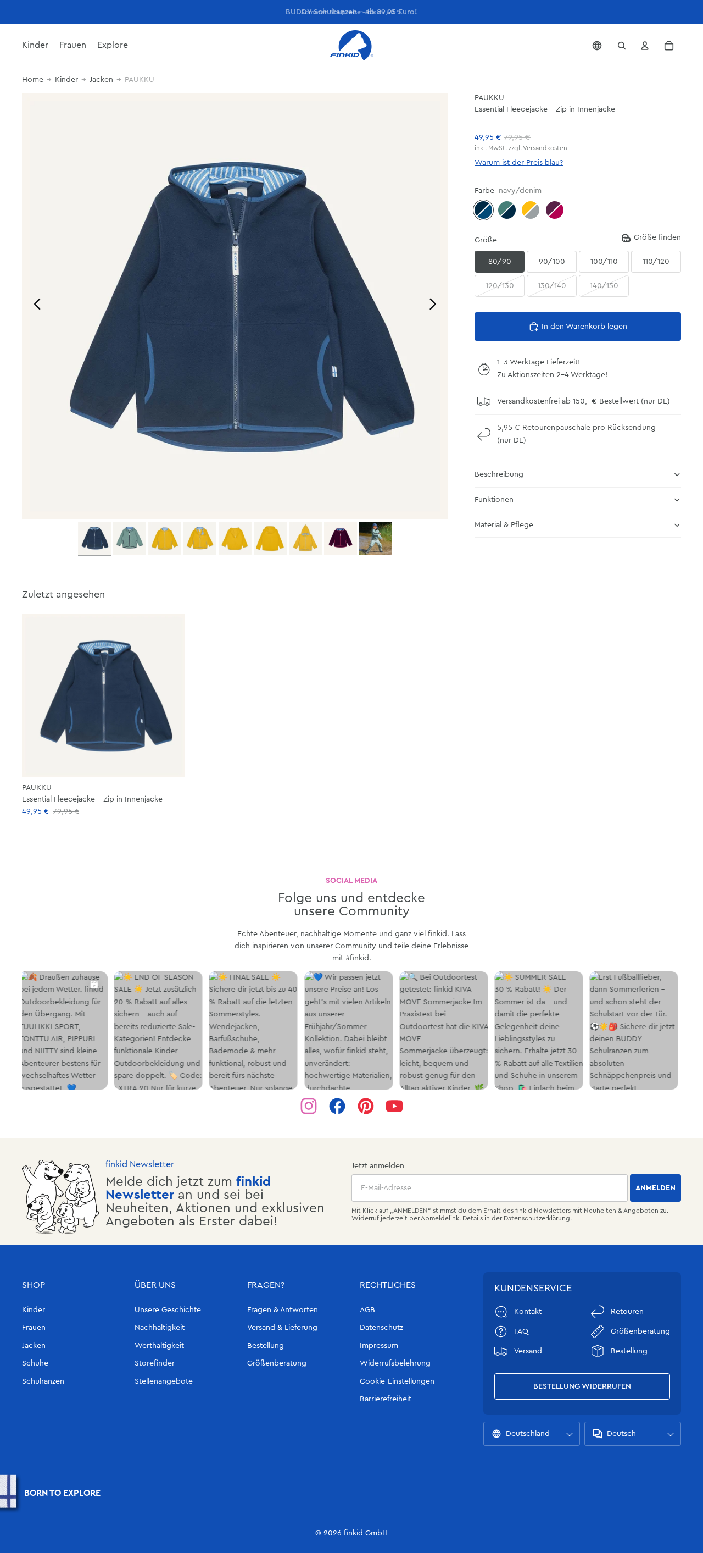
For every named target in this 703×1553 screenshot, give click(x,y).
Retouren (627, 1312)
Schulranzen (43, 1381)
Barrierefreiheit (385, 1399)
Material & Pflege (504, 525)
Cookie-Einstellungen (397, 1381)
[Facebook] (337, 1106)
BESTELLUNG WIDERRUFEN (582, 1386)
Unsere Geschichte (168, 1310)
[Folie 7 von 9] (305, 538)
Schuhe (35, 1363)
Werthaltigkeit (159, 1346)
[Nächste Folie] (435, 306)
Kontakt (528, 1312)
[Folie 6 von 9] (270, 538)
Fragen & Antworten (282, 1310)
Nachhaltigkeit (160, 1327)
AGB (367, 1310)
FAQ (521, 1331)
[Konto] (645, 46)
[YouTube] (394, 1106)
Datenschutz (381, 1327)
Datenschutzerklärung (537, 1218)
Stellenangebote (164, 1381)
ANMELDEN (655, 1188)
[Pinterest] (366, 1106)
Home (32, 80)
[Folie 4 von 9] (199, 538)
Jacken (101, 80)
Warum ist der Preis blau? (519, 163)
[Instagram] (309, 1106)
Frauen (34, 1327)
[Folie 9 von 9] (375, 538)
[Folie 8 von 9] (340, 538)
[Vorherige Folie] (34, 306)
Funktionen (494, 500)
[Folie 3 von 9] (164, 538)
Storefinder (155, 1363)
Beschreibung (499, 474)
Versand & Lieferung (282, 1327)
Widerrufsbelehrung (395, 1363)
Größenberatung (276, 1363)
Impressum (379, 1346)
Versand (528, 1351)
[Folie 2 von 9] (129, 538)
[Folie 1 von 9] (94, 539)
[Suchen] (622, 46)
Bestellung (265, 1346)
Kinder (66, 80)
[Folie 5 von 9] (235, 538)
